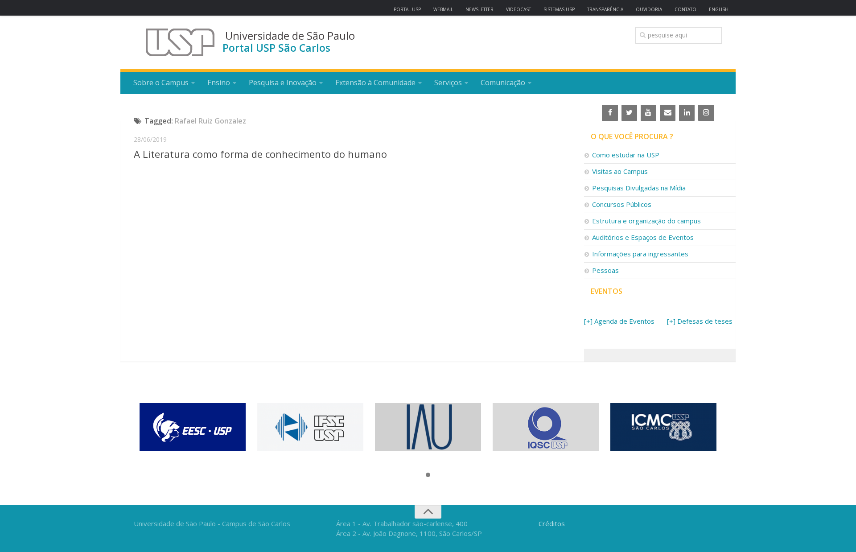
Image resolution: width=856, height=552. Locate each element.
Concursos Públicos (621, 204)
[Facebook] (609, 113)
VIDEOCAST (518, 9)
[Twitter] (629, 113)
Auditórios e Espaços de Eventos (643, 237)
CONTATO (685, 9)
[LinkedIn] (687, 113)
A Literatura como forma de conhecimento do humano (260, 154)
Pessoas (605, 270)
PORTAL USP (407, 9)
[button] (428, 475)
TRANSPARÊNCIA (605, 9)
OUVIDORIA (649, 9)
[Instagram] (706, 113)
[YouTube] (648, 113)
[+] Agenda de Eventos (619, 321)
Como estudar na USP (625, 154)
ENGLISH (718, 9)
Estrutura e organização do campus (646, 220)
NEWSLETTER (479, 9)
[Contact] (667, 113)
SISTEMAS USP (559, 9)
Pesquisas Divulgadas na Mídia (639, 187)
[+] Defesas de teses (700, 321)
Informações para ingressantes (640, 253)
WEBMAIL (443, 9)
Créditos (552, 523)
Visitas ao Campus (620, 171)
